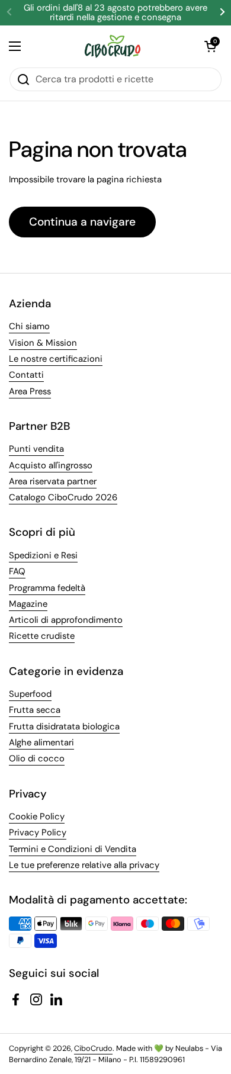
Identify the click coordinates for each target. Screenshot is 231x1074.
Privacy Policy (37, 832)
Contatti (26, 375)
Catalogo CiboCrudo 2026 (63, 497)
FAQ (17, 571)
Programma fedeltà (47, 588)
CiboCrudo (93, 1048)
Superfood (30, 694)
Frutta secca (34, 710)
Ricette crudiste (42, 636)
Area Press (30, 391)
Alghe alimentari (41, 742)
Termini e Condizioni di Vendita (72, 849)
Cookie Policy (37, 816)
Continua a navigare (82, 221)
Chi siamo (29, 326)
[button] (210, 46)
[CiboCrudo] (113, 46)
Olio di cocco (37, 758)
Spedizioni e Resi (43, 555)
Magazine (28, 604)
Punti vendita (36, 449)
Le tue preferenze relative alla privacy (84, 865)
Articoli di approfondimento (66, 620)
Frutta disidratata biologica (64, 726)
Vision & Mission (43, 343)
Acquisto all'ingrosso (50, 465)
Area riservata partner (53, 481)
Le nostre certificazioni (55, 359)
